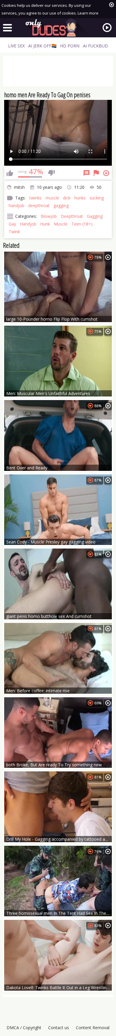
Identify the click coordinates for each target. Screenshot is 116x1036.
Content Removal (92, 1027)
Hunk (45, 224)
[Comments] (86, 173)
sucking (97, 198)
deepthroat (39, 205)
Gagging (95, 216)
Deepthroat (72, 216)
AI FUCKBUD (95, 46)
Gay (12, 224)
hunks (80, 198)
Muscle (61, 224)
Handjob (28, 224)
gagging (61, 205)
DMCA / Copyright (24, 1027)
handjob (16, 205)
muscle (52, 198)
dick (66, 198)
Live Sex (16, 46)
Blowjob (49, 216)
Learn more (88, 13)
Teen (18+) (82, 224)
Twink (14, 231)
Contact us (58, 1027)
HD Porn (69, 46)
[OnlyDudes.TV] (58, 27)
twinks (35, 198)
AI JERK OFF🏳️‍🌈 (42, 46)
